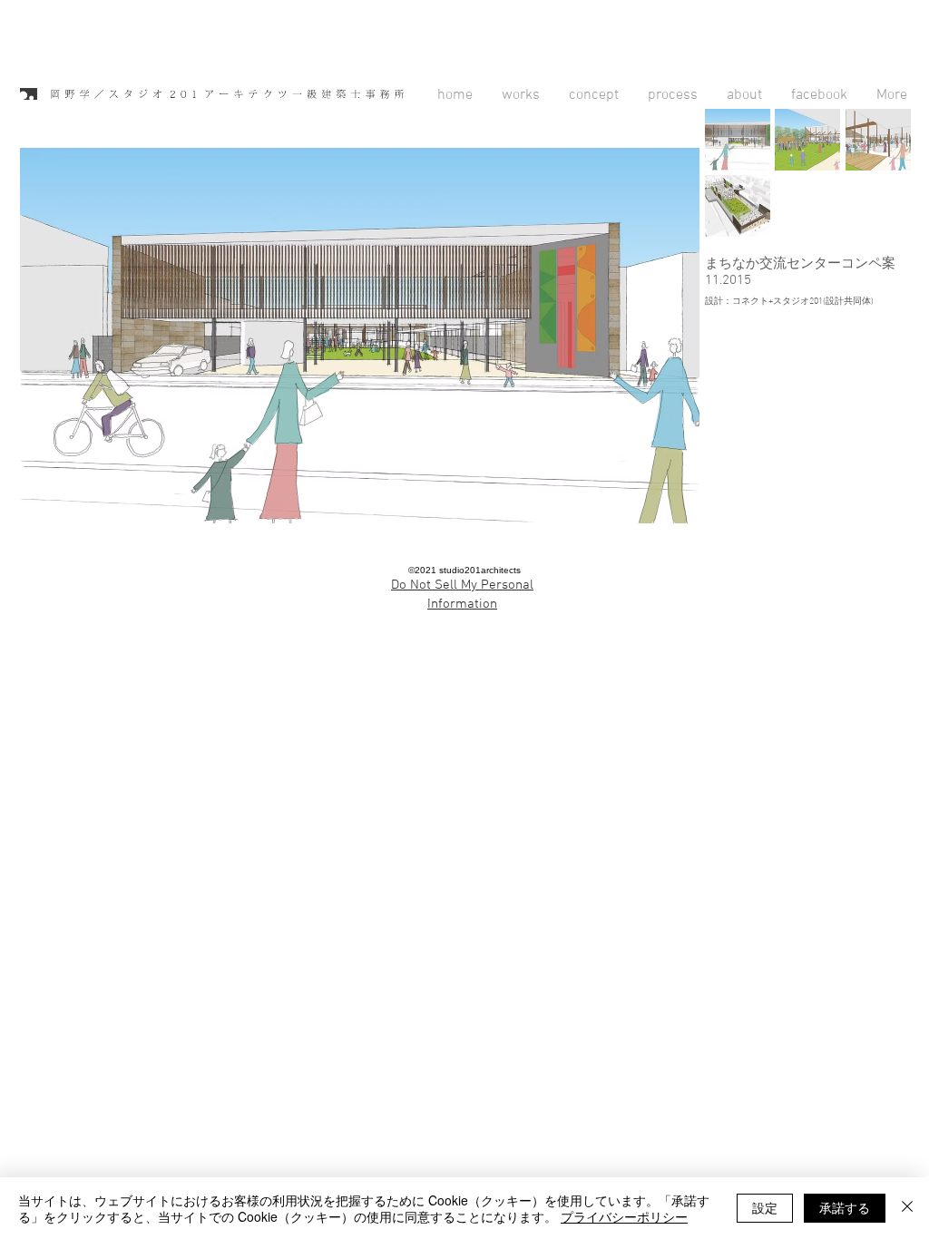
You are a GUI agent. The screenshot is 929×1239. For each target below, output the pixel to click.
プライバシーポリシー (624, 1216)
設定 (764, 1207)
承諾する (844, 1207)
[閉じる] (907, 1208)
